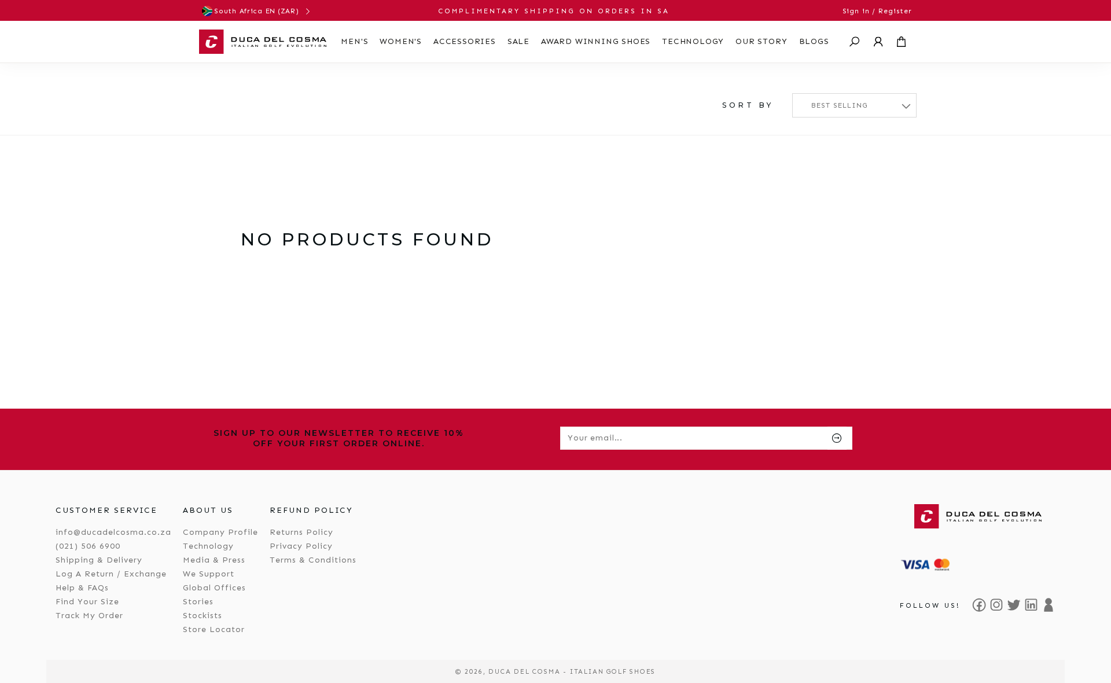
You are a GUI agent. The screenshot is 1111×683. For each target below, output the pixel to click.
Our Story (761, 41)
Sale (518, 41)
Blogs (814, 41)
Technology (693, 41)
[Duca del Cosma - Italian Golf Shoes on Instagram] (996, 605)
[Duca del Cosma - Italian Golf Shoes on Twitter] (1014, 605)
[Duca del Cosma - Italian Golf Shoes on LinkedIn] (1031, 605)
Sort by (748, 105)
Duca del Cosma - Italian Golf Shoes (572, 671)
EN (270, 11)
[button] (855, 41)
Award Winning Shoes (595, 41)
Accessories (464, 41)
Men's (354, 41)
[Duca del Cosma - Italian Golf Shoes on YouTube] (1048, 605)
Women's (401, 41)
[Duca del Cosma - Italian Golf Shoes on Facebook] (979, 605)
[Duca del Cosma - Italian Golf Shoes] (262, 42)
